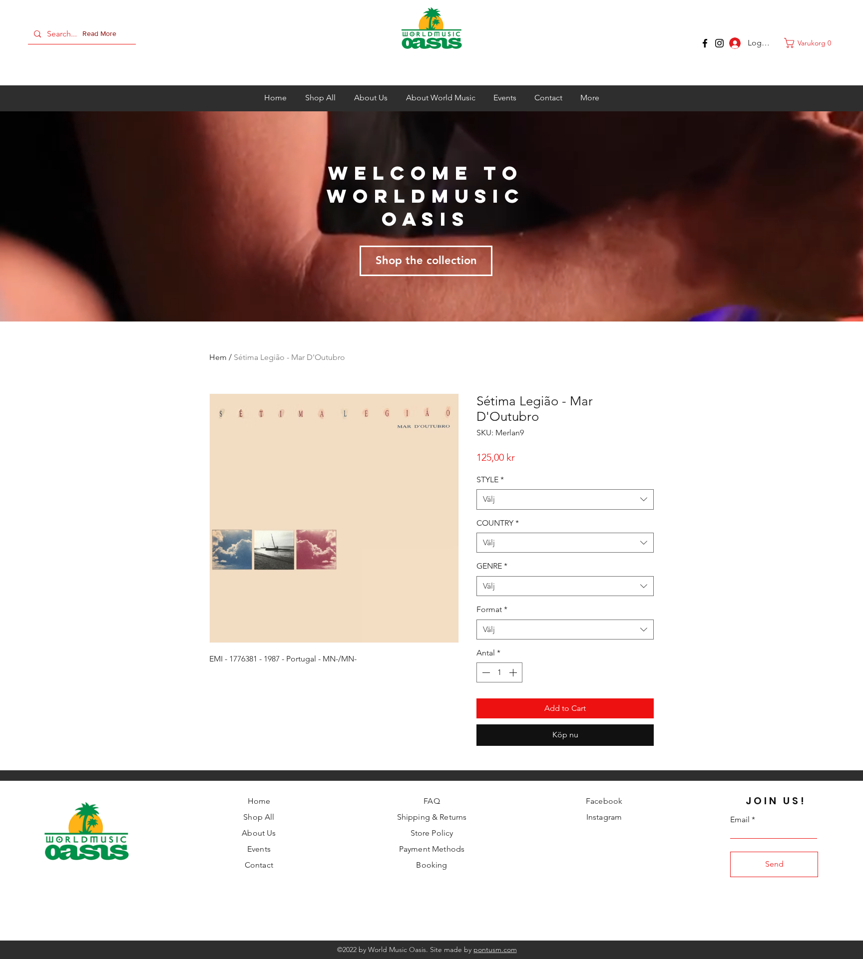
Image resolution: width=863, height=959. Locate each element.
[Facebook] (705, 43)
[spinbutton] (499, 672)
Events (259, 849)
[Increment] (514, 672)
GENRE (491, 566)
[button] (101, 33)
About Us (259, 833)
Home (259, 801)
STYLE (490, 479)
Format (491, 609)
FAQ (431, 801)
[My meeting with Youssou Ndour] (719, 43)
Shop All (258, 817)
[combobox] (565, 499)
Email (740, 820)
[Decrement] (485, 672)
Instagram (604, 817)
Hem (218, 357)
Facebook (604, 801)
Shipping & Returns (432, 817)
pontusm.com (495, 949)
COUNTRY (497, 523)
